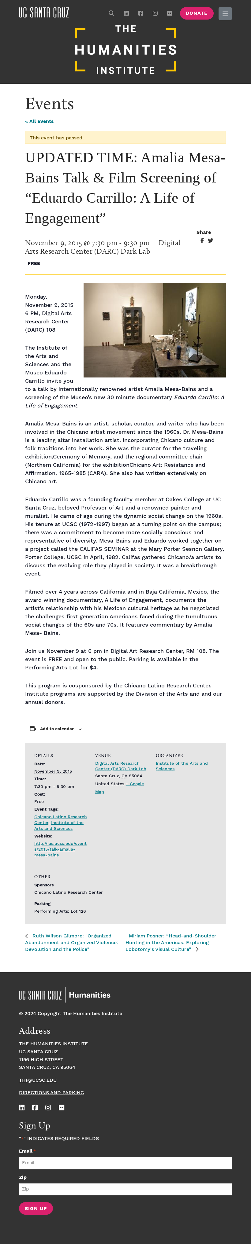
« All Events (39, 121)
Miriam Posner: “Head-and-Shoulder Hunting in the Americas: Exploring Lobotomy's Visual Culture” (171, 943)
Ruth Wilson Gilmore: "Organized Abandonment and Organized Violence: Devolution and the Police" (71, 943)
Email (27, 1151)
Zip (23, 1177)
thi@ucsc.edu (38, 1080)
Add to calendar (57, 729)
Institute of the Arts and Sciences (59, 825)
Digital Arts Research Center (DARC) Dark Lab (120, 766)
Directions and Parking (51, 1093)
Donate (197, 13)
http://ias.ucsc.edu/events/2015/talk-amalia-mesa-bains (60, 849)
